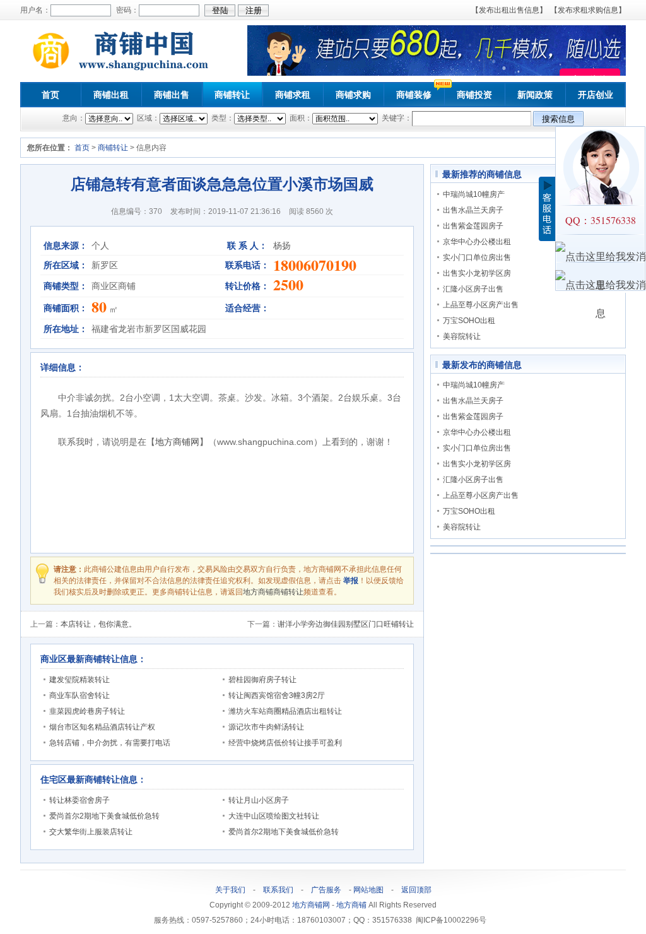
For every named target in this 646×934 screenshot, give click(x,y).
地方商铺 (351, 905)
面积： (300, 118)
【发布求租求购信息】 (588, 10)
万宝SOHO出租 (469, 320)
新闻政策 (535, 95)
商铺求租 (292, 95)
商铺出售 (171, 95)
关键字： (396, 118)
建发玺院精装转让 (79, 679)
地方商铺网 (177, 442)
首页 (50, 95)
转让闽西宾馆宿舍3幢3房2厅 (276, 695)
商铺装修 (414, 95)
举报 (350, 580)
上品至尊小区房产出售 (481, 304)
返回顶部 (416, 889)
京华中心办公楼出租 (477, 241)
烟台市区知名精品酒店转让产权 (102, 727)
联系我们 (278, 889)
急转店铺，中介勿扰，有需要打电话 (109, 742)
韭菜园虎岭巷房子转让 (87, 711)
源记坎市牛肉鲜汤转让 (266, 727)
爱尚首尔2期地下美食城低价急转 (104, 816)
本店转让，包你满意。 (98, 624)
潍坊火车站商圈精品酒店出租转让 (285, 711)
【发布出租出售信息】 (509, 10)
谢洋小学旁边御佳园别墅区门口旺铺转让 (346, 624)
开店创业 (595, 95)
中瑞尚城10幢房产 (474, 194)
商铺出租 (111, 95)
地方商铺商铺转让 (273, 592)
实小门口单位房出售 (477, 257)
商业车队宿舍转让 (79, 695)
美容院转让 (462, 336)
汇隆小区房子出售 (473, 289)
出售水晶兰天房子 (473, 210)
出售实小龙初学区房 (477, 273)
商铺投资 (474, 95)
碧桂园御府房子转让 (262, 679)
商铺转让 (232, 95)
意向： (73, 118)
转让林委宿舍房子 (79, 800)
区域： (147, 118)
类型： (221, 118)
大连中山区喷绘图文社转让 (273, 816)
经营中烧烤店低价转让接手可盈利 (285, 742)
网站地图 (368, 889)
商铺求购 (353, 95)
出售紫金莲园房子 (473, 226)
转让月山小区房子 (258, 800)
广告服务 (326, 889)
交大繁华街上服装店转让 (90, 831)
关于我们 (230, 889)
